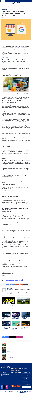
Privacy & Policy (21, 391)
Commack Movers (24, 369)
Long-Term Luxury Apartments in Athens (26, 372)
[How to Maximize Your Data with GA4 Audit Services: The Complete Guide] (6, 314)
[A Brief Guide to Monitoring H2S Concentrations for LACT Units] (4, 351)
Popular (8, 340)
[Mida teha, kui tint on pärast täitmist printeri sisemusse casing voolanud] (12, 372)
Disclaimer (24, 391)
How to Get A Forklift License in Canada (12, 347)
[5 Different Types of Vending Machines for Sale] (4, 344)
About (17, 391)
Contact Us (27, 391)
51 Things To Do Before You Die (11, 354)
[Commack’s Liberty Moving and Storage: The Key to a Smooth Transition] (12, 368)
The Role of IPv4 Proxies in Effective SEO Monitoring (25, 327)
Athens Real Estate (24, 368)
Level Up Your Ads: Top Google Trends (9, 277)
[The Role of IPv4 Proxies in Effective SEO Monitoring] (26, 323)
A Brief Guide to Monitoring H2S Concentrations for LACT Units (15, 350)
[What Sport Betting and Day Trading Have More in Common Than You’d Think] (12, 370)
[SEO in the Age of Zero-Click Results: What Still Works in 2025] (26, 314)
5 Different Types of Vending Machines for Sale (13, 343)
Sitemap (30, 391)
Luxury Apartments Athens (25, 374)
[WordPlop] (16, 3)
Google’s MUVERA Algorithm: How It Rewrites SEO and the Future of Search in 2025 (15, 318)
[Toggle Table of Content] (9, 57)
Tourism (23, 378)
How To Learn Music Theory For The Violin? (12, 357)
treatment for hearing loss (25, 379)
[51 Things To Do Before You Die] (4, 355)
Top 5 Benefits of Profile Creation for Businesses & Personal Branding (14, 280)
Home (3, 7)
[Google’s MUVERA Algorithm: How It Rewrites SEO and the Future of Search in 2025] (16, 314)
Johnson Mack (9, 288)
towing (26, 378)
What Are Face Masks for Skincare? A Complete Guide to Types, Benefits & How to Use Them (16, 0)
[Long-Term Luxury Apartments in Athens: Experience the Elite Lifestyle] (16, 368)
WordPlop (12, 391)
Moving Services (24, 375)
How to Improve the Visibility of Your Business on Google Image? (13, 279)
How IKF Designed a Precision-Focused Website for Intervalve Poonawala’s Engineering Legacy (6, 328)
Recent (24, 340)
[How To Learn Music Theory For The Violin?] (4, 358)
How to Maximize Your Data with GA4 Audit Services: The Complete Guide (6, 318)
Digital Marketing (6, 7)
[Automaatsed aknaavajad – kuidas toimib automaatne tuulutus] (16, 372)
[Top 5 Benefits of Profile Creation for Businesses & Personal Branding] (16, 323)
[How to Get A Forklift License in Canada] (4, 348)
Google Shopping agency (20, 47)
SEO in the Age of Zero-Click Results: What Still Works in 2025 (26, 318)
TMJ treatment (28, 375)
